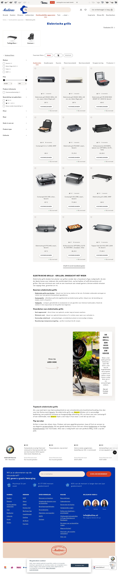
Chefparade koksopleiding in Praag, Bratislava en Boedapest (69, 518)
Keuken (9, 498)
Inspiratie (91, 15)
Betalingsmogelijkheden (46, 506)
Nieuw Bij (100, 15)
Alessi (25, 501)
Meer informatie (50, 568)
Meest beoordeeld (70, 63)
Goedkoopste (48, 63)
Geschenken (110, 15)
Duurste (58, 63)
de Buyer (25, 520)
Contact (41, 519)
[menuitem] (5, 15)
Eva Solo (25, 524)
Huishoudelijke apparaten (11, 505)
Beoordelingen (65, 498)
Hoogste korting (98, 63)
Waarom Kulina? (65, 528)
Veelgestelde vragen (66, 508)
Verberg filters (9, 55)
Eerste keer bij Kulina (67, 504)
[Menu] (115, 557)
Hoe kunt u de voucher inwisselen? (67, 532)
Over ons (63, 536)
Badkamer (10, 513)
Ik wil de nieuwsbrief (98, 474)
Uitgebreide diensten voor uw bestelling (47, 502)
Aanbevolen (37, 63)
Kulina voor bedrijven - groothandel (67, 512)
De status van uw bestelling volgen (69, 524)
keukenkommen (39, 428)
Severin (52, 412)
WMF (24, 498)
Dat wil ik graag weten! (105, 391)
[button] (74, 63)
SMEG (25, 504)
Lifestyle (9, 516)
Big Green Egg (27, 511)
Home (9, 519)
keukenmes (93, 426)
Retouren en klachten (46, 498)
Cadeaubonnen (65, 501)
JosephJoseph (27, 514)
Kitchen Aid (26, 508)
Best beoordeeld (84, 63)
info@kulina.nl (90, 515)
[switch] (112, 568)
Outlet (9, 522)
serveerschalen (47, 426)
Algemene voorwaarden (46, 513)
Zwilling (25, 517)
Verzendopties (43, 509)
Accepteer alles (79, 565)
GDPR (41, 516)
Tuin (8, 509)
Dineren (9, 501)
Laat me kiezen (33, 570)
